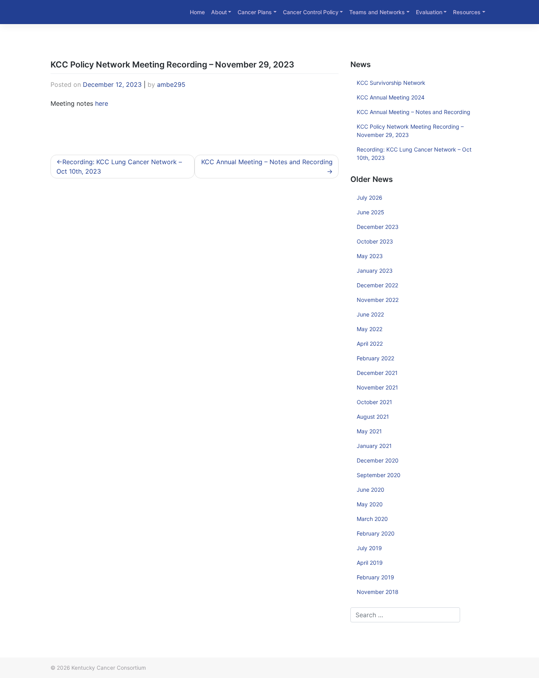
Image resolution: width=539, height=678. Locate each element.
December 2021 (377, 372)
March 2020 (372, 518)
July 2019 (369, 548)
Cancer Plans (255, 12)
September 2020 (379, 475)
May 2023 (370, 256)
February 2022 (375, 358)
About (219, 12)
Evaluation (429, 12)
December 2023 (378, 226)
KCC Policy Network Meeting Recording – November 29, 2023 (410, 130)
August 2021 (373, 416)
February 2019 (375, 577)
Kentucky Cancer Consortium (108, 668)
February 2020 (376, 533)
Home (197, 12)
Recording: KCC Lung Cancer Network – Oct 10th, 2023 (119, 166)
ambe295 (171, 84)
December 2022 (377, 285)
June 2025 (370, 212)
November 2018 (378, 591)
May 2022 (369, 329)
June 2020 (370, 489)
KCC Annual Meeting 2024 (391, 97)
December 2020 (378, 460)
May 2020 (370, 504)
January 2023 (375, 270)
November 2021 (377, 387)
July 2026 (369, 197)
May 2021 (369, 431)
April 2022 (370, 343)
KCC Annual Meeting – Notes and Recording (267, 162)
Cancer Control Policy (311, 12)
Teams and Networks (377, 12)
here (101, 103)
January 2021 (374, 445)
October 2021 (374, 402)
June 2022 (370, 314)
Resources (467, 12)
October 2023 (375, 241)
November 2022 (378, 299)
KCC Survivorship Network (391, 82)
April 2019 (370, 562)
